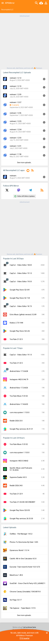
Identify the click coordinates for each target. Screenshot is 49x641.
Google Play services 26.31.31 (21, 429)
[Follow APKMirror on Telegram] (30, 191)
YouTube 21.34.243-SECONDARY (22, 502)
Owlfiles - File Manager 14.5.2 (21, 534)
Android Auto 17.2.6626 (19, 388)
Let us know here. (29, 627)
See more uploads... (24, 162)
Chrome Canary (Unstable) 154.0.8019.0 (25, 592)
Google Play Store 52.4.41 (20, 290)
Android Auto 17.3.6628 (19, 371)
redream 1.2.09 (15, 94)
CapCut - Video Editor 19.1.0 (21, 273)
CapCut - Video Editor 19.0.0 (21, 281)
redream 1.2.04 (15, 129)
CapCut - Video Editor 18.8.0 (21, 265)
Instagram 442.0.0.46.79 (19, 379)
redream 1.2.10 (15, 86)
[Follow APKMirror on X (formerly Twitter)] (7, 191)
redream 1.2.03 (15, 138)
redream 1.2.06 (15, 113)
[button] (28, 171)
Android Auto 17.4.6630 (19, 404)
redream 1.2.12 (15, 78)
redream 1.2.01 (15, 146)
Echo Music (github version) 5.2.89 (23, 314)
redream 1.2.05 (15, 121)
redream (13, 176)
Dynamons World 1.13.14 (19, 550)
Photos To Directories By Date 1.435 (24, 542)
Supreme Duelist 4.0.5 (18, 477)
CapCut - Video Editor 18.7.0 (21, 306)
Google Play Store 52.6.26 (20, 331)
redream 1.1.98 (15, 154)
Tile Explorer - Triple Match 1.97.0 (22, 608)
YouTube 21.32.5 (16, 339)
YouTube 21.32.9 (16, 494)
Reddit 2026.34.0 (16, 485)
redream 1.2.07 (15, 102)
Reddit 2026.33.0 (16, 421)
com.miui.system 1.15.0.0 (19, 412)
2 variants (15, 105)
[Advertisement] (24, 41)
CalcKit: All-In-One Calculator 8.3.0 (23, 559)
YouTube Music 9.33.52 (19, 396)
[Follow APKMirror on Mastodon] (18, 191)
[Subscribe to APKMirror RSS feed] (42, 191)
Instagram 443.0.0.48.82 (19, 461)
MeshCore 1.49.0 (16, 575)
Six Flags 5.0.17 (16, 600)
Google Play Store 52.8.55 (20, 510)
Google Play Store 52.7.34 (20, 298)
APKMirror (10, 3)
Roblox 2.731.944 (16, 323)
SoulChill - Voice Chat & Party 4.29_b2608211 (27, 583)
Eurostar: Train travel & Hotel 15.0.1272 (25, 567)
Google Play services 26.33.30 (21, 518)
